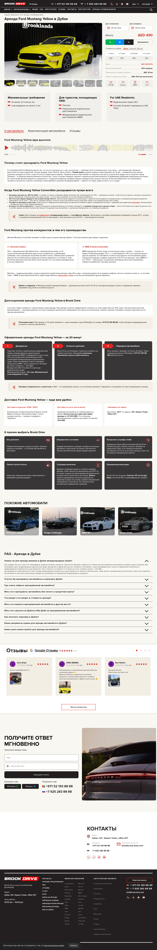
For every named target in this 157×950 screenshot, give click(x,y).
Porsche (67, 893)
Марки (7, 9)
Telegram (29, 786)
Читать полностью (78, 707)
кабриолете (44, 215)
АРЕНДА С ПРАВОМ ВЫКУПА (104, 9)
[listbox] (134, 4)
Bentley (81, 890)
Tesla (67, 905)
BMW (80, 893)
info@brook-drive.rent (132, 845)
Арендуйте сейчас (41, 775)
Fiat (79, 911)
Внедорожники (99, 899)
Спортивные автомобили (103, 884)
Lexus (80, 915)
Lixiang (80, 924)
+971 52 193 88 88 (59, 786)
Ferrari (80, 887)
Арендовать (143, 42)
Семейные (97, 904)
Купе (95, 909)
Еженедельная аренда (52, 903)
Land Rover (82, 918)
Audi (66, 902)
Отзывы (62, 9)
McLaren (81, 884)
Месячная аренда (50, 907)
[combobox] (8, 766)
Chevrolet (81, 921)
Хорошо (73, 945)
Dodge (67, 918)
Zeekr (67, 887)
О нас (45, 891)
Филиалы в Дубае (50, 900)
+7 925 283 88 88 (59, 792)
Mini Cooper (82, 896)
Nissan (67, 921)
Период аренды (21, 9)
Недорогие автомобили (102, 934)
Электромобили (100, 929)
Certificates (50, 9)
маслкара (136, 202)
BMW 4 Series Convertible (96, 247)
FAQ (41, 9)
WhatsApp (11, 786)
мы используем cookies (54, 945)
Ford (79, 902)
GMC (66, 908)
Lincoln (80, 905)
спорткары (62, 275)
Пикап (96, 919)
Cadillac (81, 899)
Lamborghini (69, 884)
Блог (44, 894)
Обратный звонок (139, 880)
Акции (35, 9)
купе (71, 275)
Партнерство (84, 9)
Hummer (68, 915)
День (125, 48)
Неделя (132, 48)
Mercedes (68, 896)
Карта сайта (48, 910)
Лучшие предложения (52, 882)
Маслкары (97, 914)
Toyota (67, 924)
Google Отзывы (46, 650)
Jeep (66, 911)
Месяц (140, 48)
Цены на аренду (49, 897)
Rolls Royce (69, 890)
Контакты (72, 9)
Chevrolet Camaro (18, 247)
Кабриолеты (98, 889)
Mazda (80, 908)
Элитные (97, 894)
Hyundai (68, 899)
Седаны (97, 924)
